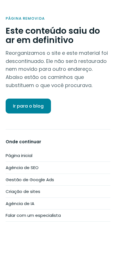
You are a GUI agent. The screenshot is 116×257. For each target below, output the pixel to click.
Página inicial (19, 155)
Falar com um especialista (33, 215)
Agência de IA (20, 203)
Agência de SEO (22, 167)
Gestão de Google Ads (30, 180)
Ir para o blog (28, 106)
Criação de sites (23, 191)
